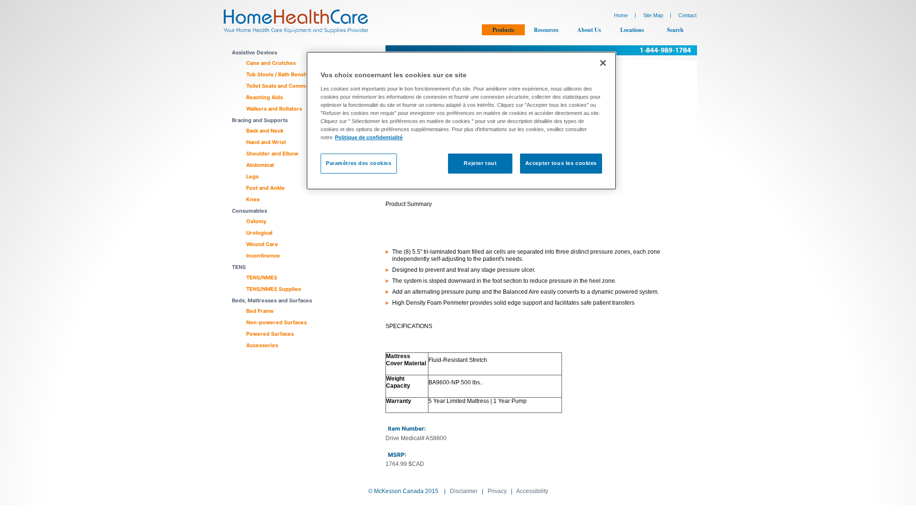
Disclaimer (464, 491)
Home (621, 15)
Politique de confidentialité (369, 137)
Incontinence (263, 255)
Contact (687, 15)
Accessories (262, 345)
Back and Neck (264, 130)
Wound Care (262, 244)
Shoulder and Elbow (272, 153)
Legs (252, 176)
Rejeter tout (480, 163)
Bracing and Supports (260, 120)
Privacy (497, 491)
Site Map (653, 15)
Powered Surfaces (270, 333)
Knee (253, 199)
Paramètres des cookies (359, 163)
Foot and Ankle (265, 188)
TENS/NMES (261, 277)
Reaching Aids (264, 97)
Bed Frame (260, 311)
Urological (259, 232)
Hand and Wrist (266, 142)
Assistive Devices (254, 52)
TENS (239, 267)
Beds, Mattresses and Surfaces (272, 300)
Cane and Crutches (271, 63)
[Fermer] (603, 62)
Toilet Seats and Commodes (282, 85)
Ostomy (256, 221)
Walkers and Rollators (274, 108)
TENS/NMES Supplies (273, 289)
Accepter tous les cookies (561, 163)
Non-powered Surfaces (276, 322)
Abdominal (260, 165)
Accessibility (532, 491)
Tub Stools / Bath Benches (279, 74)
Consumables (249, 210)
